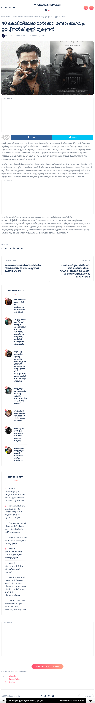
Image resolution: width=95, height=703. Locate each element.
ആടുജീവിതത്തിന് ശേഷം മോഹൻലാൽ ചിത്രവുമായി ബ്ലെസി (19, 416)
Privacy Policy (14, 679)
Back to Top (87, 696)
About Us (12, 676)
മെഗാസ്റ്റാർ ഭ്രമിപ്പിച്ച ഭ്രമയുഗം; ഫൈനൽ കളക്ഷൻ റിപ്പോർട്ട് (19, 434)
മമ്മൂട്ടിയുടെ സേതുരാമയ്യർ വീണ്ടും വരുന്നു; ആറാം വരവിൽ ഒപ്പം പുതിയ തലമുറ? (20, 395)
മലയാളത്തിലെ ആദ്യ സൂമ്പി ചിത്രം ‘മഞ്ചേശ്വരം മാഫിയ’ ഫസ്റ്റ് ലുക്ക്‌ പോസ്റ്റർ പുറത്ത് (23, 268)
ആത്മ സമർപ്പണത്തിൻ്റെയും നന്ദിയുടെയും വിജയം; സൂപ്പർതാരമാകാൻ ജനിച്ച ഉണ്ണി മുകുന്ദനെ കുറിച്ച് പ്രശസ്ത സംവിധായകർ (75, 271)
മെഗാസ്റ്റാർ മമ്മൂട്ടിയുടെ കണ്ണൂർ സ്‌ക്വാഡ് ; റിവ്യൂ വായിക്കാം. (19, 454)
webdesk (8, 36)
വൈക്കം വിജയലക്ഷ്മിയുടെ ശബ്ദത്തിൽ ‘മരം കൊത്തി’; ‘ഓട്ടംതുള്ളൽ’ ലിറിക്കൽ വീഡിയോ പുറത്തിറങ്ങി (15, 495)
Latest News (20, 36)
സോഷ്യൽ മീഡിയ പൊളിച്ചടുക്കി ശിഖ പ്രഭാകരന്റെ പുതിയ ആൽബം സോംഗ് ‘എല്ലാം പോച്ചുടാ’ (15, 512)
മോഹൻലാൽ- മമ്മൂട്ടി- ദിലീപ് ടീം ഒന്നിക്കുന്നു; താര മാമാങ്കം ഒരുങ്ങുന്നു (20, 305)
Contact (12, 682)
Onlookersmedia (47, 7)
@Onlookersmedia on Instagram (47, 666)
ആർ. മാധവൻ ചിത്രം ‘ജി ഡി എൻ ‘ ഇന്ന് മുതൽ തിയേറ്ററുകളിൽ (16, 540)
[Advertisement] (47, 115)
